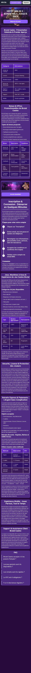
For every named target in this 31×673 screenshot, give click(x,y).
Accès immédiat (15, 194)
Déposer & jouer (15, 21)
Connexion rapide (15, 2)
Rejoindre (26, 2)
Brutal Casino (5, 35)
